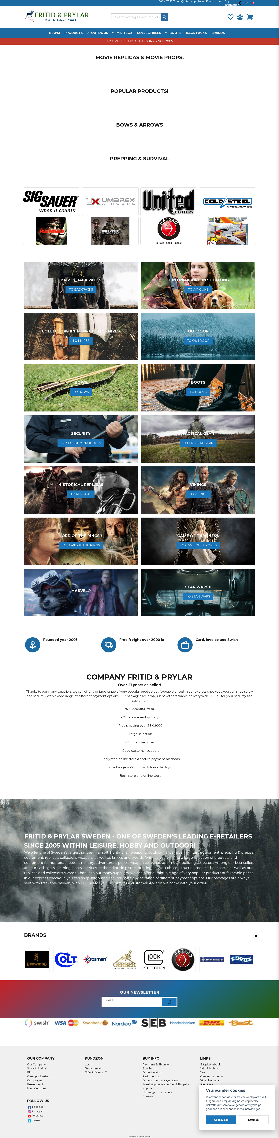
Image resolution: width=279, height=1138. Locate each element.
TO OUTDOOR (198, 341)
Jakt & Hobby (209, 1068)
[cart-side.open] (250, 17)
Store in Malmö (37, 1068)
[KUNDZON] (240, 17)
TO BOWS (81, 392)
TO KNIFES (81, 341)
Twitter (36, 1120)
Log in (89, 1064)
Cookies (148, 1096)
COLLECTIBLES (149, 33)
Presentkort (35, 1084)
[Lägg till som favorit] (230, 17)
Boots (175, 33)
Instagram (38, 1111)
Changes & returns (39, 1076)
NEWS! (54, 33)
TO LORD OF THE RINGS (81, 545)
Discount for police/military (160, 1080)
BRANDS (218, 33)
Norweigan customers (157, 1092)
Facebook (38, 1106)
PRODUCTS (74, 33)
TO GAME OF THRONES (198, 545)
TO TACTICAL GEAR (198, 443)
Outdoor (99, 33)
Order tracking (152, 1072)
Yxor (203, 1072)
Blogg (31, 1072)
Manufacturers (36, 1088)
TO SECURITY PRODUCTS (81, 443)
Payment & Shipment (157, 1064)
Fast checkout (152, 1076)
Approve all (221, 1119)
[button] (252, 3)
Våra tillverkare (209, 1080)
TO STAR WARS (198, 596)
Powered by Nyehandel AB (139, 1136)
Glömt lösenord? (96, 1072)
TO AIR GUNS (198, 289)
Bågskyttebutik (210, 1064)
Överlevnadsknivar (212, 1076)
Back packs (196, 33)
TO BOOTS (198, 392)
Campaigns (34, 1080)
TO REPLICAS (80, 494)
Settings (253, 1119)
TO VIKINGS (198, 494)
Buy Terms (150, 1068)
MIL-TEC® (124, 33)
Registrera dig (94, 1068)
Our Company (36, 1064)
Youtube (37, 1115)
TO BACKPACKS (81, 289)
